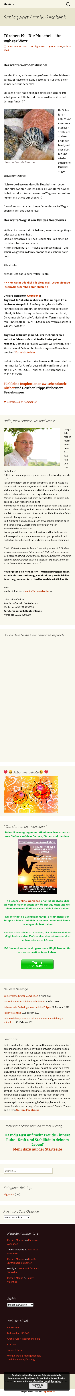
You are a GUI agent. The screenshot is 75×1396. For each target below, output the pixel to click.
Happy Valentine (12, 1012)
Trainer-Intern (14, 1350)
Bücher (9, 388)
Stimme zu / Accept (38, 1386)
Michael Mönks (15, 1278)
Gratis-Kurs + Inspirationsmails (23, 1338)
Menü (7, 4)
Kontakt (11, 1344)
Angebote (33, 295)
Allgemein (39, 46)
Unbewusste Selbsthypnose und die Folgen (27, 1007)
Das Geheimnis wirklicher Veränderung (24, 1001)
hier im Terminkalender (37, 591)
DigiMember (49, 1391)
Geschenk (56, 46)
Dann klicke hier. (25, 352)
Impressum (13, 1327)
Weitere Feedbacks (27, 1110)
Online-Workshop (29, 900)
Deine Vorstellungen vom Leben (21, 995)
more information (52, 1381)
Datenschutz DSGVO (18, 1333)
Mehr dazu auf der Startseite (37, 1149)
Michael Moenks (16, 1240)
